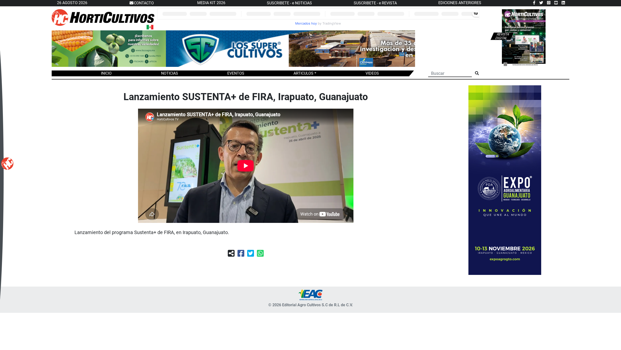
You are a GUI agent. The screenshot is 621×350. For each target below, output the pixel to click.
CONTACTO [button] (144, 3)
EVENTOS (235, 73)
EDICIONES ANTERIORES (459, 2)
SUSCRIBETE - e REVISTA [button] (375, 3)
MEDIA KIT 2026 (211, 2)
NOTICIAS (169, 73)
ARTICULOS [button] (303, 73)
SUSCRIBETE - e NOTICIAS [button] (289, 3)
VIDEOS (372, 73)
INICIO (106, 73)
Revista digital (502, 36)
